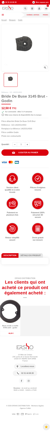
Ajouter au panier (28, 153)
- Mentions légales (37, 406)
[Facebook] (21, 380)
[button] (25, 9)
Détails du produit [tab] (31, 255)
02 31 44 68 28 (11, 2)
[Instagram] (28, 380)
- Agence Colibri (25, 408)
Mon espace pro (42, 2)
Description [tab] (9, 255)
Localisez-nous (27, 366)
